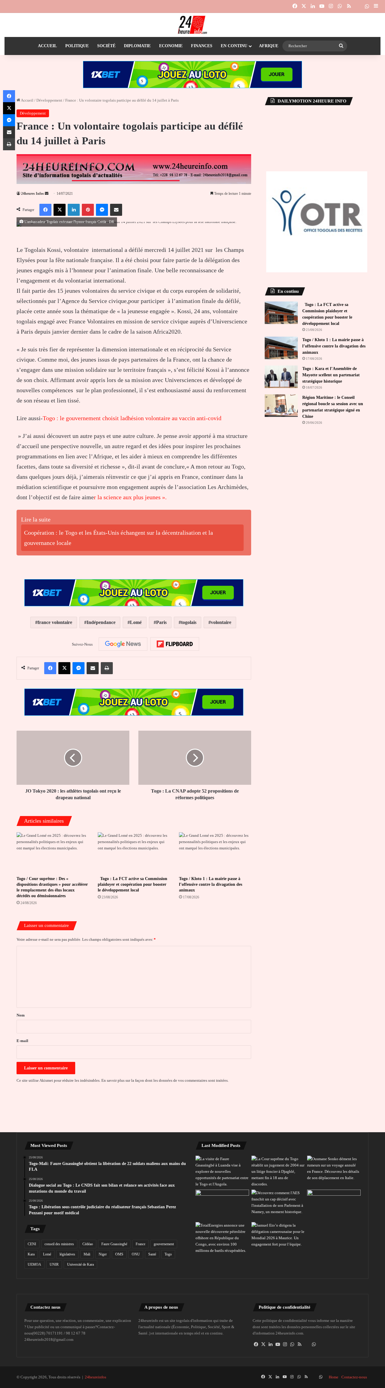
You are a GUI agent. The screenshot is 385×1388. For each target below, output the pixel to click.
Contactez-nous (354, 1377)
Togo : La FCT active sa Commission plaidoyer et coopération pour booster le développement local (132, 884)
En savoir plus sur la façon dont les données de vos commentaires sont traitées (164, 1080)
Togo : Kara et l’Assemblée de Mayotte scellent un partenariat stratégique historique (331, 375)
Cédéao (87, 1244)
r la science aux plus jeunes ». (130, 497)
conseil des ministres (59, 1244)
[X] (263, 1344)
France (140, 1244)
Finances (201, 46)
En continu (234, 46)
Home (333, 1377)
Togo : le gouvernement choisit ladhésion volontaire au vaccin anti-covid (132, 418)
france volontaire (55, 622)
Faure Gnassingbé (114, 1244)
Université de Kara (80, 1264)
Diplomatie (137, 46)
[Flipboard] (174, 644)
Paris (161, 622)
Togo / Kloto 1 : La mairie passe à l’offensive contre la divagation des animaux (210, 884)
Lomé (136, 622)
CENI (32, 1244)
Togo (168, 1254)
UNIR (54, 1264)
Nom (21, 1015)
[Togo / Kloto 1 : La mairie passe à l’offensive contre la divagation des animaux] (215, 852)
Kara (31, 1254)
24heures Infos (32, 193)
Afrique (268, 46)
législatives (67, 1254)
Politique (77, 46)
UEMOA (34, 1264)
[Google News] (123, 644)
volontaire (221, 622)
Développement (49, 100)
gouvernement (164, 1244)
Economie (171, 46)
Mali (87, 1254)
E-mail (22, 1040)
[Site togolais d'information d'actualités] (192, 25)
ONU (136, 1254)
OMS (119, 1254)
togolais (188, 622)
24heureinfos (95, 1377)
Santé (152, 1254)
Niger (103, 1254)
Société (106, 46)
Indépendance (101, 622)
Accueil (47, 46)
